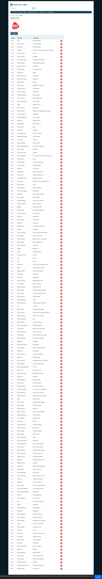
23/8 (14, 33)
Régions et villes (32, 12)
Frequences (50, 12)
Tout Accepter (98, 576)
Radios (25, 12)
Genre (42, 12)
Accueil (20, 12)
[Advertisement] (63, 6)
